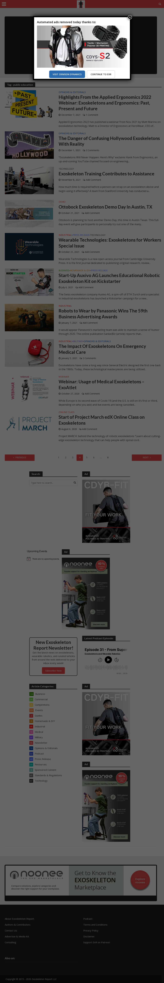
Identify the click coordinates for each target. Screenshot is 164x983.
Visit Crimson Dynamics (67, 74)
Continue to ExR (101, 74)
